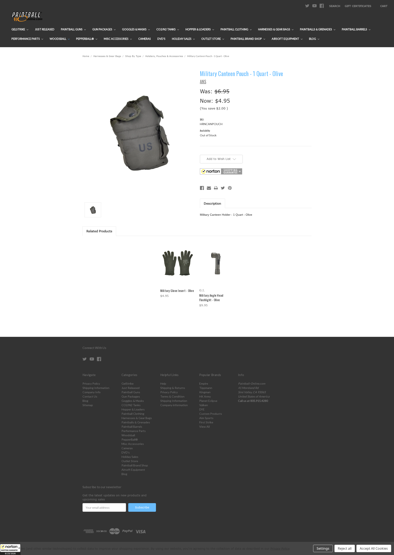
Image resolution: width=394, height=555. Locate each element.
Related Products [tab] (99, 231)
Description (212, 203)
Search (334, 6)
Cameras (144, 38)
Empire (203, 383)
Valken (203, 405)
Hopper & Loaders (198, 29)
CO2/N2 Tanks (166, 29)
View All (204, 426)
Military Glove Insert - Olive (177, 290)
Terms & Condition (172, 396)
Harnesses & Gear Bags (274, 29)
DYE (202, 409)
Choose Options (177, 266)
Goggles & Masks (134, 29)
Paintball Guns (72, 29)
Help (163, 383)
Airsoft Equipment (286, 38)
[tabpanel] (177, 270)
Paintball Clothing (235, 29)
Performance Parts (25, 38)
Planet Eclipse (208, 400)
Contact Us (89, 396)
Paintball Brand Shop (246, 38)
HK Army (205, 396)
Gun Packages (102, 29)
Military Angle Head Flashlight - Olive (211, 297)
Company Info (91, 392)
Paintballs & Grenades (316, 29)
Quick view (177, 259)
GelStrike (18, 29)
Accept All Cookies (374, 548)
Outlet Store (211, 38)
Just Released (44, 29)
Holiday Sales (182, 38)
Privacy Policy (91, 383)
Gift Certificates (358, 6)
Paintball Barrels (355, 29)
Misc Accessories (116, 38)
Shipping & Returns (172, 388)
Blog (313, 38)
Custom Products (210, 413)
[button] (10, 549)
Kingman (205, 392)
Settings (323, 548)
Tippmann (205, 388)
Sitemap (87, 405)
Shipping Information (95, 388)
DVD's (161, 38)
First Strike (206, 422)
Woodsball (58, 38)
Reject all (345, 548)
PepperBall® (85, 38)
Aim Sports (206, 418)
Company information (174, 405)
